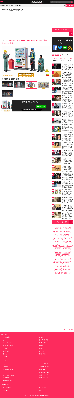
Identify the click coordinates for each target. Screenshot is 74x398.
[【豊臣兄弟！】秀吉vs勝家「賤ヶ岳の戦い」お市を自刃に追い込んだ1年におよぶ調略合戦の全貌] (56, 67)
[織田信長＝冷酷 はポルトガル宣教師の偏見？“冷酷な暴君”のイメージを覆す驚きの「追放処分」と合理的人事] (56, 200)
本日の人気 (6, 378)
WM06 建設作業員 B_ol (12, 9)
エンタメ (41, 351)
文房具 (58, 259)
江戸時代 (58, 228)
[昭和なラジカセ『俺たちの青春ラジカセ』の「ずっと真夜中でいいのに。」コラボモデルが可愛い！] (56, 121)
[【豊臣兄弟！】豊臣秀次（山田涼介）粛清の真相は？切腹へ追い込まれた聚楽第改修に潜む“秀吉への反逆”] (56, 153)
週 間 (62, 59)
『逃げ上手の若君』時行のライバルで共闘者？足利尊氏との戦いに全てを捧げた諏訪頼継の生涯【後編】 (67, 186)
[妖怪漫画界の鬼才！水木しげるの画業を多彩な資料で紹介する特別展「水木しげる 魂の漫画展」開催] (56, 129)
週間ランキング (43, 378)
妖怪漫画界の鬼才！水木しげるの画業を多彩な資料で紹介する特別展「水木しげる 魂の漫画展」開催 (67, 131)
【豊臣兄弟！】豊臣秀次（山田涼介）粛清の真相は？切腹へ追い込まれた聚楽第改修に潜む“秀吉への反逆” (67, 155)
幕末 (70, 242)
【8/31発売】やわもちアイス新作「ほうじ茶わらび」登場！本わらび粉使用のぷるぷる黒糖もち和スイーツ (67, 171)
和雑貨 (41, 345)
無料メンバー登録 (44, 372)
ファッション (7, 343)
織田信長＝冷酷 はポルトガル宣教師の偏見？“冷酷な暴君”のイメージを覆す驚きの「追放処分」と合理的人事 (67, 202)
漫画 (56, 245)
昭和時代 (58, 269)
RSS (70, 47)
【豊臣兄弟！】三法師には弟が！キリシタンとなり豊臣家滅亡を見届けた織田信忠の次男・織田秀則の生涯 (67, 85)
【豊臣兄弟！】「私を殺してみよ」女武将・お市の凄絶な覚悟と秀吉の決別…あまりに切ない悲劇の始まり (67, 163)
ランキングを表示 (62, 222)
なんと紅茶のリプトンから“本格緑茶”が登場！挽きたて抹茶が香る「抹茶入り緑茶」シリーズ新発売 (67, 194)
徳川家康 (67, 252)
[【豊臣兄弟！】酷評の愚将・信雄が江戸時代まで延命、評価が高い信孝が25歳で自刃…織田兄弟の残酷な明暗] (56, 137)
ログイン (62, 5)
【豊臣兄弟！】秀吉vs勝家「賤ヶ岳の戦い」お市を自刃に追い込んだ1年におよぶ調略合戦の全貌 (67, 68)
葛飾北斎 (57, 273)
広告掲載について (8, 369)
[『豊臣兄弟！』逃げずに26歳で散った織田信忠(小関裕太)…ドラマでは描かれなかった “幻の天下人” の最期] (56, 145)
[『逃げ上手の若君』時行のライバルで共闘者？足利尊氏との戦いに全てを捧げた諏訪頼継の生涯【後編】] (56, 184)
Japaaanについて (44, 366)
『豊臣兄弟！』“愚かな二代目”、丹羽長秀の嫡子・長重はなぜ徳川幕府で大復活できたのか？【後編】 (67, 76)
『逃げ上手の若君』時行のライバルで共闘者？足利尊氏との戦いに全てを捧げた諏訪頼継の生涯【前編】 (67, 92)
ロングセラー (59, 238)
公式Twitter (60, 47)
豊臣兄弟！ (67, 262)
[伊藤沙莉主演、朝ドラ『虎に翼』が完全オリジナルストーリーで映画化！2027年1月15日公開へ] (56, 106)
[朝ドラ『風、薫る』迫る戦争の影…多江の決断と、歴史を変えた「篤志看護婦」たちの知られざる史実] (56, 215)
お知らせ (5, 366)
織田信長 (67, 249)
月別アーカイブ (43, 375)
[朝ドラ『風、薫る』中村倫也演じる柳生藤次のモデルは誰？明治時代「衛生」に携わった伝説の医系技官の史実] (56, 98)
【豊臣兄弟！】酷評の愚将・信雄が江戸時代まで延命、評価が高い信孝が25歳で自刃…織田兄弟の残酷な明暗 (67, 140)
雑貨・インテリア (8, 345)
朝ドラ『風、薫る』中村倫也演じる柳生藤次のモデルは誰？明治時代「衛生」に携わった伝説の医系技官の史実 (67, 101)
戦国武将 (66, 235)
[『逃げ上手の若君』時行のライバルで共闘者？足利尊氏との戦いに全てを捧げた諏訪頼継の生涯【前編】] (56, 90)
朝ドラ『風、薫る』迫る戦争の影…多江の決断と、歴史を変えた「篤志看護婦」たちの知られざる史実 (67, 218)
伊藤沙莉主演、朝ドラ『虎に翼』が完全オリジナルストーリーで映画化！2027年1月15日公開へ (67, 108)
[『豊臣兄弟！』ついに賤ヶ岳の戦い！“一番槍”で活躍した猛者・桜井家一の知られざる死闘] (56, 207)
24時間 (55, 59)
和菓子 (41, 348)
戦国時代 (67, 228)
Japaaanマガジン (44, 364)
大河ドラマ (59, 231)
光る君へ (67, 269)
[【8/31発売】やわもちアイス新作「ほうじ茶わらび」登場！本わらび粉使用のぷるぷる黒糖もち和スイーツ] (56, 168)
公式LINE (65, 47)
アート (5, 340)
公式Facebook (55, 47)
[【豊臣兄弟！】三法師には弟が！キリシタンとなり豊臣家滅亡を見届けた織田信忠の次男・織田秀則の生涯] (56, 82)
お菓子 (63, 242)
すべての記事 (7, 337)
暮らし (5, 354)
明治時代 (58, 252)
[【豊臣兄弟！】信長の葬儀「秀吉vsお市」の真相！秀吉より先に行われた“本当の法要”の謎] (56, 114)
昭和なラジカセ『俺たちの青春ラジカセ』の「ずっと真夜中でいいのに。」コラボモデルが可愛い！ (67, 123)
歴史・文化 (42, 354)
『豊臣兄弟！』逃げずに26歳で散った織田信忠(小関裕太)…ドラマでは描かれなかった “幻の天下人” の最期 (67, 148)
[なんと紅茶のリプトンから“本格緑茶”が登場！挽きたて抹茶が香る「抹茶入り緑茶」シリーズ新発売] (56, 192)
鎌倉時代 (66, 266)
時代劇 (62, 245)
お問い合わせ (43, 369)
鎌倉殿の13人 (67, 273)
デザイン (66, 256)
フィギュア (67, 259)
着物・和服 (42, 343)
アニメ (59, 235)
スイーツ (68, 238)
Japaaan (37, 2)
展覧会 (59, 266)
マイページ (6, 372)
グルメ (5, 348)
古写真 (5, 357)
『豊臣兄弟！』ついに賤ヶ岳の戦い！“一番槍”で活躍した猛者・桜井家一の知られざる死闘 (67, 209)
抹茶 (59, 256)
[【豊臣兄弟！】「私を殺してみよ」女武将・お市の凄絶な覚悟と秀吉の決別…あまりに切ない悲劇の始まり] (56, 160)
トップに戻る (69, 330)
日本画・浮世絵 (43, 340)
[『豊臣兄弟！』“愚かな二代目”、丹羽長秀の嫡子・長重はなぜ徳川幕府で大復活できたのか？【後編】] (56, 74)
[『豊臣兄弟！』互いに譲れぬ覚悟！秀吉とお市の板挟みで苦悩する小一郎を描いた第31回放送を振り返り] (56, 176)
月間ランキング (7, 380)
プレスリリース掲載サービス (64, 30)
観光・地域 (6, 351)
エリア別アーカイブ (8, 375)
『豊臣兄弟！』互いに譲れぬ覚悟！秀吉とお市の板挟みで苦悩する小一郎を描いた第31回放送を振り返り (67, 178)
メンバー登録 (70, 5)
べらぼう (58, 249)
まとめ (41, 337)
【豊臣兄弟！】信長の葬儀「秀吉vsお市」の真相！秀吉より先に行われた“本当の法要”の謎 (67, 115)
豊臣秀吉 (58, 262)
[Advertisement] (15, 24)
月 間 (70, 59)
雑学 (56, 242)
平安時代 (68, 231)
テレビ (70, 245)
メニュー (1, 2)
